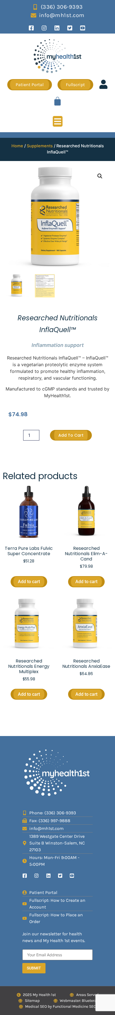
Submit (34, 968)
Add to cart (70, 435)
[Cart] (57, 101)
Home (17, 145)
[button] (58, 121)
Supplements (40, 145)
